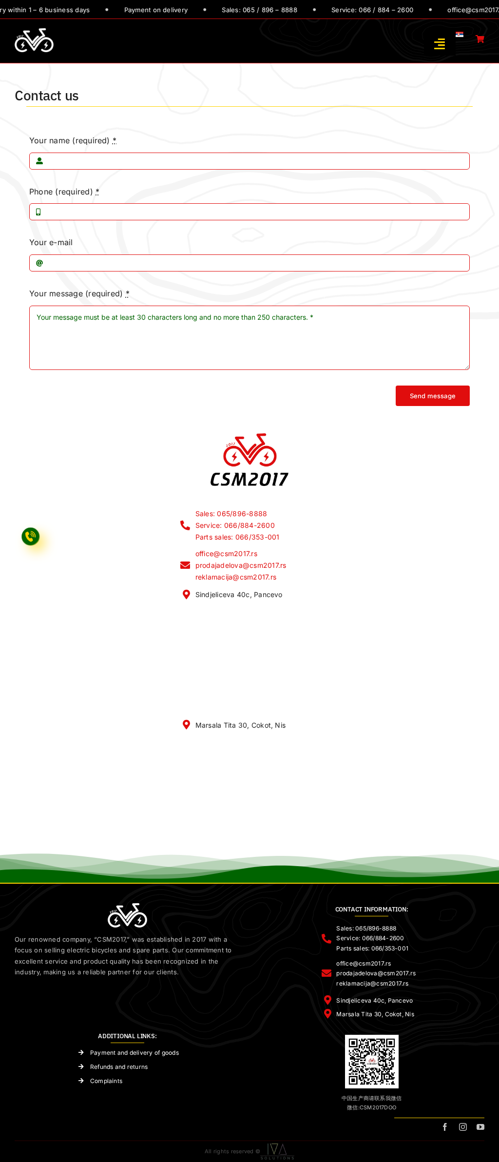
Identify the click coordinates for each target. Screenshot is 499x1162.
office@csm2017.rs (226, 553)
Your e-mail (51, 242)
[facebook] (445, 1127)
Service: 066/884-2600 (235, 525)
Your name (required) (72, 140)
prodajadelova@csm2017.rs (241, 565)
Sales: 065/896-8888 (231, 513)
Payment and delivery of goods (134, 1052)
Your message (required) (79, 293)
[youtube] (480, 1127)
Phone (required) (64, 191)
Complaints (106, 1081)
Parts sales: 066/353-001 (237, 537)
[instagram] (463, 1127)
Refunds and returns (119, 1066)
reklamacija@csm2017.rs (235, 577)
